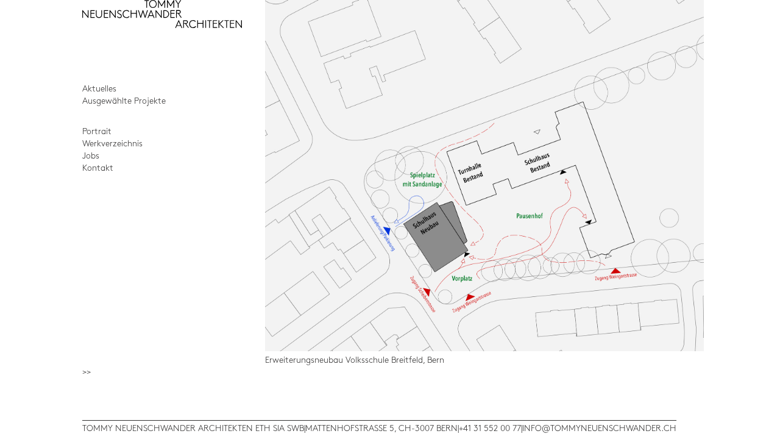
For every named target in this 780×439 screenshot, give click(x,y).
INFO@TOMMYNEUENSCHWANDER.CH (599, 428)
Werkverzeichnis (112, 144)
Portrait (97, 131)
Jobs (90, 156)
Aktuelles (99, 89)
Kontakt (97, 168)
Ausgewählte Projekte (124, 101)
